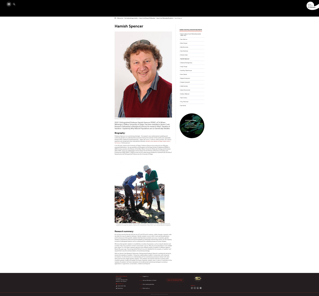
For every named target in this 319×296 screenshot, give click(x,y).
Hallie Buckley (184, 86)
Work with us (146, 288)
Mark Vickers (183, 98)
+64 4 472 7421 (122, 286)
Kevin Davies (183, 74)
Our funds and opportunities (131, 18)
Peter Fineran (183, 43)
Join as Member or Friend (149, 280)
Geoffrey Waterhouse (186, 70)
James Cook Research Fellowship (147, 18)
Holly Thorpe (183, 66)
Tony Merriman (184, 101)
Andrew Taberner (184, 94)
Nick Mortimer (184, 51)
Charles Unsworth (185, 82)
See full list (183, 105)
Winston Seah (184, 55)
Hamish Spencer (184, 59)
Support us (145, 276)
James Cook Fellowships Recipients (164, 18)
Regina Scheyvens (185, 78)
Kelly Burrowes (184, 47)
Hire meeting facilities (148, 284)
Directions (120, 288)
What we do (120, 18)
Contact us (120, 283)
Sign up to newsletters (174, 280)
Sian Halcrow (183, 39)
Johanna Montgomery (186, 62)
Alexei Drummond (185, 90)
